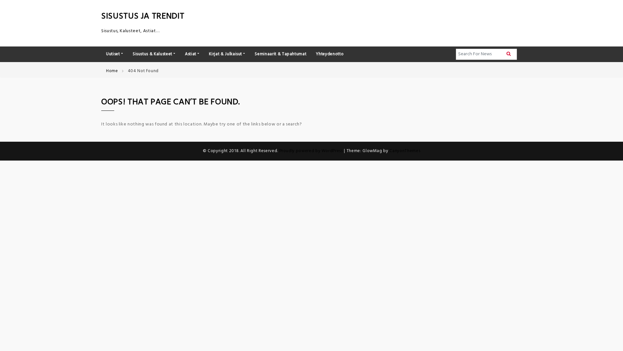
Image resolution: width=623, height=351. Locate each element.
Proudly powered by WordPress (311, 151)
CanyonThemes (404, 151)
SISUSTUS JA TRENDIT (142, 16)
